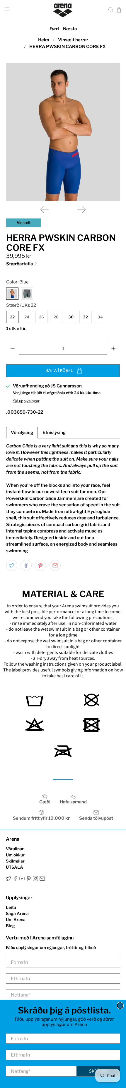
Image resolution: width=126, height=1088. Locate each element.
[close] (120, 1005)
